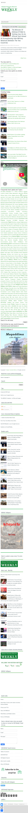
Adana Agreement (13, 193)
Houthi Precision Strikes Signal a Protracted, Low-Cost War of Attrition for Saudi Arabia (17, 96)
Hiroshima (21, 234)
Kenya (20, 252)
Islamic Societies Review (11, 370)
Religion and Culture (21, 284)
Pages (4, 2)
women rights (14, 316)
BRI (1, 204)
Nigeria (25, 266)
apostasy (3, 197)
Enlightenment (23, 222)
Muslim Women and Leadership (16, 261)
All (21, 195)
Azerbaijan (25, 200)
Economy (9, 220)
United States (7, 307)
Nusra (17, 270)
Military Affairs (13, 259)
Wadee (14, 311)
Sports (16, 297)
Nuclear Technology (5, 270)
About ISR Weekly (5, 764)
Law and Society (23, 254)
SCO (26, 290)
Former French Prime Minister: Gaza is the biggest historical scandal (14, 590)
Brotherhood (9, 204)
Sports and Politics (23, 297)
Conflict (18, 211)
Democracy (3, 216)
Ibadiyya (25, 236)
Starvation (3, 298)
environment (3, 224)
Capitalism (20, 204)
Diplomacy (14, 216)
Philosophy (3, 275)
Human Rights (16, 236)
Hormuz (10, 236)
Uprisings (16, 307)
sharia (22, 291)
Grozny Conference (22, 232)
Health (5, 234)
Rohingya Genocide (9, 288)
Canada (16, 204)
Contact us (21, 804)
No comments (16, 45)
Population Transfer (13, 277)
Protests (8, 281)
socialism (10, 295)
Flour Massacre (4, 227)
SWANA (10, 300)
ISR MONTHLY (4, 250)
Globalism (5, 232)
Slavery (2, 295)
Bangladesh (6, 202)
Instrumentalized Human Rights (8, 241)
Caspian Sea (8, 206)
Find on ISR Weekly (5, 716)
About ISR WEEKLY (5, 710)
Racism (12, 282)
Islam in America (13, 245)
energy (18, 222)
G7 (7, 229)
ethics (18, 224)
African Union (4, 195)
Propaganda (12, 279)
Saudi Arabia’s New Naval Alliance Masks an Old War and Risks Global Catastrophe (15, 437)
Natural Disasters (19, 265)
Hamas (2, 234)
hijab (18, 234)
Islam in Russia (7, 247)
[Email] (1, 807)
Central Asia (24, 206)
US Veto (11, 309)
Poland (10, 275)
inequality (15, 240)
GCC (23, 229)
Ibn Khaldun (3, 238)
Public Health (19, 281)
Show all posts (21, 26)
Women (9, 316)
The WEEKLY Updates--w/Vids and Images (11, 398)
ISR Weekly (10, 804)
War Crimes (10, 313)
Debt (26, 215)
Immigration (16, 238)
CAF (13, 204)
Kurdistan (9, 254)
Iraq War (5, 245)
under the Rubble (23, 306)
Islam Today (13, 247)
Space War (9, 297)
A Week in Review (22, 191)
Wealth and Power (23, 313)
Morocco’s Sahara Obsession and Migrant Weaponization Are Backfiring (15, 458)
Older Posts (23, 58)
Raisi (15, 282)
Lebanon (3, 256)
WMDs (5, 316)
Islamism (19, 249)
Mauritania (3, 257)
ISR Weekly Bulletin (13, 250)
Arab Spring (23, 197)
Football (12, 227)
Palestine (16, 273)
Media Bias (12, 257)
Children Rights (12, 207)
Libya (6, 256)
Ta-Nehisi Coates (22, 300)
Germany (14, 231)
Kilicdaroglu (3, 254)
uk (11, 306)
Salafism (25, 288)
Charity (2, 207)
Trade (26, 302)
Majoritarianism (11, 256)
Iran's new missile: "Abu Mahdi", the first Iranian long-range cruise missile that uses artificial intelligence (17, 156)
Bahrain (2, 202)
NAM (26, 263)
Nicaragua (10, 266)
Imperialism (21, 238)
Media (7, 257)
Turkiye (17, 304)
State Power (8, 298)
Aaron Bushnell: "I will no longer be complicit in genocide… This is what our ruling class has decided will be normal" (16, 116)
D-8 (18, 215)
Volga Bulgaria (8, 311)
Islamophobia (24, 249)
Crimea (2, 215)
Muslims (25, 261)
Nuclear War (12, 270)
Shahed (18, 291)
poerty (7, 275)
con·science (11, 211)
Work (18, 316)
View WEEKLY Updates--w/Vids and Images (11, 67)
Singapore (22, 293)
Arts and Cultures (19, 199)
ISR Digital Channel (5, 757)
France (16, 227)
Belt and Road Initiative (19, 202)
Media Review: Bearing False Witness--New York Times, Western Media (14, 630)
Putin (23, 281)
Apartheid (25, 195)
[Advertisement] (12, 683)
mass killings (24, 256)
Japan (8, 252)
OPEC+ (2, 272)
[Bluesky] (1, 804)
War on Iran (16, 313)
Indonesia (10, 240)
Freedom (20, 227)
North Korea (18, 268)
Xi (11, 318)
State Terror (13, 298)
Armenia (12, 199)
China (17, 208)
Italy (6, 252)
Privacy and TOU (5, 707)
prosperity (3, 281)
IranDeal (25, 243)
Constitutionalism (4, 213)
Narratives (3, 265)
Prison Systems (5, 279)
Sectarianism (4, 291)
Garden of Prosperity (13, 229)
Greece (15, 232)
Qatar (26, 281)
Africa (25, 193)
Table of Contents (5, 751)
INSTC (25, 240)
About (5, 804)
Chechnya (6, 207)
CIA (26, 207)
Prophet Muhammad (22, 279)
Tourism (22, 302)
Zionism (17, 318)
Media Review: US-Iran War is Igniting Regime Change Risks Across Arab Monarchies (16, 136)
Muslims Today (20, 263)
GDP (26, 229)
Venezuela (3, 311)
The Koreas (15, 302)
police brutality (16, 275)
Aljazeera (18, 195)
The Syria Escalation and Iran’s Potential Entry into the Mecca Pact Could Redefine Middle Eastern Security (17, 109)
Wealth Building (5, 315)
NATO (12, 265)
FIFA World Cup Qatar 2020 (20, 225)
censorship (18, 206)
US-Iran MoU (17, 309)
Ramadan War (24, 282)
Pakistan (12, 273)
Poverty (25, 277)
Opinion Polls (7, 272)
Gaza (20, 229)
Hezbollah (14, 234)
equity (11, 224)
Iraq (2, 245)
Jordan (12, 252)
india (6, 240)
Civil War (8, 209)
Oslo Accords (6, 273)
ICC (7, 238)
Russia (21, 288)
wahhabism (19, 311)
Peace (20, 273)
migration (6, 259)
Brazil (26, 202)
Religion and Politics (6, 286)
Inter (26, 241)
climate (12, 209)
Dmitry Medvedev (4, 218)
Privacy (16, 804)
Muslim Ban (6, 261)
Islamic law (6, 249)
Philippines (24, 273)
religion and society (17, 286)
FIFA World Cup (10, 225)
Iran (22, 243)
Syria (15, 300)
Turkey (13, 304)
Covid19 (25, 213)
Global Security (20, 231)
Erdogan (15, 224)
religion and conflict (12, 284)
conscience (24, 211)
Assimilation (19, 200)
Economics (16, 218)
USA (22, 309)
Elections (14, 222)
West (10, 315)
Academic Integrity (5, 193)
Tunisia (8, 304)
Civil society (3, 209)
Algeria (13, 195)
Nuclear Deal (24, 268)
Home (2, 699)
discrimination (20, 216)
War (24, 311)
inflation (21, 240)
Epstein (8, 224)
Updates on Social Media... (7, 427)
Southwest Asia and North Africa (20, 295)
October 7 (21, 270)
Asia (9, 200)
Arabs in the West (5, 199)
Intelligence (20, 241)
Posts (3, 406)
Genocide (3, 231)
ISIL (9, 245)
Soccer (6, 295)
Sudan (17, 298)
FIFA (5, 225)
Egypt (10, 222)
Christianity (22, 207)
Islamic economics (20, 247)
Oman (26, 270)
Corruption (16, 213)
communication (23, 209)
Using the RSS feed (5, 392)
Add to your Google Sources (7, 65)
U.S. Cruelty (22, 304)
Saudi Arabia (9, 290)
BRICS (3, 204)
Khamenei (25, 252)
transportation (4, 304)
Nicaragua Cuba (17, 266)
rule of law (16, 288)
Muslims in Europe (5, 263)
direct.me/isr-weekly (5, 761)
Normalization (4, 268)
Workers (21, 316)
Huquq (21, 236)
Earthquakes (11, 218)
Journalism (16, 252)
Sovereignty (3, 297)
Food (9, 227)
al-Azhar (9, 195)
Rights (2, 288)
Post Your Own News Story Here (8, 69)
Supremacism (4, 300)
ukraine (14, 306)
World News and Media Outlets (8, 713)
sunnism (25, 298)
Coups (20, 213)
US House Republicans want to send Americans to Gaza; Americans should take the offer (14, 623)
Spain (13, 297)
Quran (2, 282)
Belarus (11, 202)
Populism (21, 277)
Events (25, 224)
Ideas (9, 238)
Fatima (2, 225)
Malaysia (17, 256)
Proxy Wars (13, 281)
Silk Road (18, 293)
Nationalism (8, 265)
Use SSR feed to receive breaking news (10, 63)
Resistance (24, 286)
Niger (22, 266)
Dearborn (22, 215)
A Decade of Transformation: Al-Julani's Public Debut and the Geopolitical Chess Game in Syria (15, 480)
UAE (9, 306)
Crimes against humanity (11, 215)
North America (10, 268)
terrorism (3, 302)
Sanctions (3, 290)
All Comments (5, 409)
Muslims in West (13, 263)
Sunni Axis (21, 298)
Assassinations (13, 200)
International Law (17, 243)
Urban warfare (22, 307)
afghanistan (21, 193)
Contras (11, 213)
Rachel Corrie (7, 282)
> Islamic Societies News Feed (8, 417)
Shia (15, 293)
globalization (10, 232)
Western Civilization (18, 315)
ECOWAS (15, 220)
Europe (22, 224)
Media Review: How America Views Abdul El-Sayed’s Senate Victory (14, 444)
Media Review (19, 257)
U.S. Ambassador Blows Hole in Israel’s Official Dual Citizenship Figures (14, 636)
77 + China (14, 191)
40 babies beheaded (6, 191)
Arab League (8, 197)
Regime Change (4, 284)
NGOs (6, 266)
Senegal (13, 291)
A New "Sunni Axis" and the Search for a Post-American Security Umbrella (13, 451)
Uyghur (25, 309)
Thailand (9, 302)
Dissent (25, 216)
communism (3, 211)
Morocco (20, 259)
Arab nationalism (16, 197)
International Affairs (6, 243)
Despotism (8, 216)
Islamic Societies (13, 249)
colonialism (17, 209)
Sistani (25, 293)
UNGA (2, 307)
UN (17, 306)
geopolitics (8, 231)
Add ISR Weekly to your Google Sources (10, 423)
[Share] (1, 810)
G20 (5, 229)
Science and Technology (19, 290)
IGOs (12, 238)
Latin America (15, 254)
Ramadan (19, 282)
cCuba (13, 206)
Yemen (13, 318)
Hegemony (9, 234)
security (9, 291)
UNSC (11, 307)
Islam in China (21, 245)
